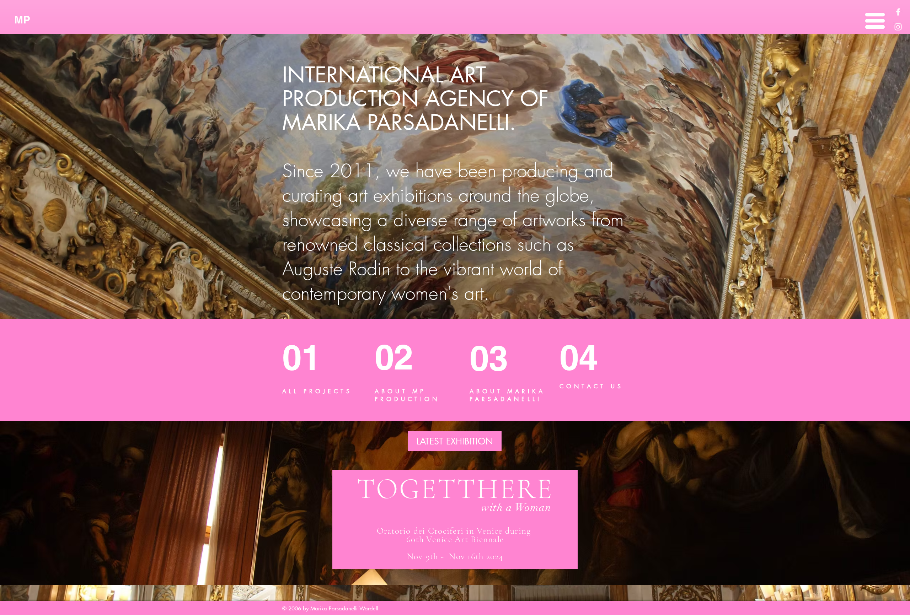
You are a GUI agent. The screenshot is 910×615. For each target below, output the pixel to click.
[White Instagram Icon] (898, 27)
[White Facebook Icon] (898, 12)
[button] (875, 21)
